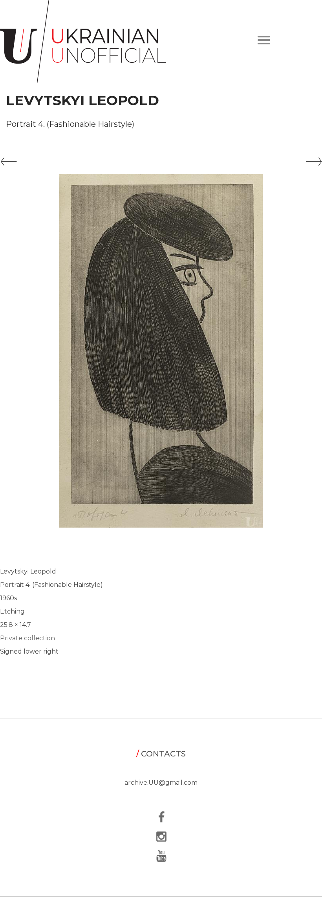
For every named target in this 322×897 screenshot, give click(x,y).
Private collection (27, 638)
